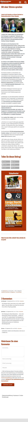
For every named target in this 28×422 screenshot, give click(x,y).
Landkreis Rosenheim (5, 292)
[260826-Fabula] (13, 193)
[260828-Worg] (13, 211)
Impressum (16, 395)
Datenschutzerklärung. (6, 377)
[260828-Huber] (13, 176)
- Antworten (21, 301)
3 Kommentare (18, 292)
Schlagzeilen (12, 292)
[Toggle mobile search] (25, 2)
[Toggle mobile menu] (20, 2)
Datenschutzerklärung (7, 395)
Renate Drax (5, 290)
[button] (6, 161)
